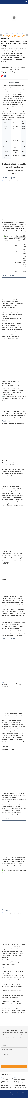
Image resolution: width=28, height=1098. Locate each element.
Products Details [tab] (14, 82)
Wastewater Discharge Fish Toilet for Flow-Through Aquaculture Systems (6, 1086)
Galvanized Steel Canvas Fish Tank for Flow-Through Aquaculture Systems (20, 1086)
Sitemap (18, 1092)
